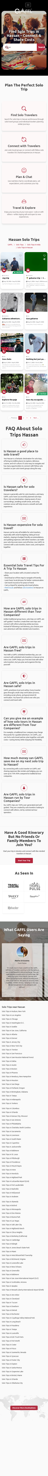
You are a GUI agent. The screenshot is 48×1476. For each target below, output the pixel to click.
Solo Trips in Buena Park (11, 1217)
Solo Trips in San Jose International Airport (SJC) (20, 1278)
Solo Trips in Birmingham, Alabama (15, 1092)
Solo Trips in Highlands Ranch (13, 1228)
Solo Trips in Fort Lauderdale (13, 1185)
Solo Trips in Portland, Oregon (13, 1088)
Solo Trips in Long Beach (11, 1322)
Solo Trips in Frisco (9, 1349)
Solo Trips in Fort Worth (11, 1341)
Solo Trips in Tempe (9, 1329)
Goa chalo (6, 359)
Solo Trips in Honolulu (10, 1174)
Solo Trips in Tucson (9, 1303)
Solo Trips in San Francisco (12, 1054)
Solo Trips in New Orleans (12, 1267)
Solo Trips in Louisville (10, 1333)
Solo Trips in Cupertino (10, 1143)
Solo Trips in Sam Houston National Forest (18, 1057)
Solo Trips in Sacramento (11, 1131)
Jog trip (5, 278)
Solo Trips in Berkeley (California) (14, 1236)
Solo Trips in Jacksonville (11, 1147)
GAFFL (10, 245)
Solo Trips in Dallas (9, 1061)
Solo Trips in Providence (11, 1162)
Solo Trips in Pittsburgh (11, 1158)
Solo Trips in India (33, 245)
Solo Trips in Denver (9, 1038)
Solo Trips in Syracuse (10, 1356)
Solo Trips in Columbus (10, 1108)
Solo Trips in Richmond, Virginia (13, 1259)
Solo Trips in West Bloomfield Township (17, 1255)
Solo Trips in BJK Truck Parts (13, 1337)
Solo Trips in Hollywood (11, 1193)
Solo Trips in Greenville (10, 1271)
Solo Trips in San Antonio (11, 1120)
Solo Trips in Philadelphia (11, 1124)
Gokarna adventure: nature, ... (15, 319)
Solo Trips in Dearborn (10, 1306)
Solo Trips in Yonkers (10, 1103)
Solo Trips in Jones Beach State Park (16, 1248)
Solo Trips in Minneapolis (11, 1209)
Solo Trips (20, 245)
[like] (20, 255)
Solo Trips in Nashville (10, 1189)
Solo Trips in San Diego (10, 1084)
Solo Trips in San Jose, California (14, 1031)
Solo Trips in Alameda (10, 1202)
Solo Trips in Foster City (11, 1360)
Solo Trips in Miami (9, 1251)
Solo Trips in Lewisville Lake (12, 1263)
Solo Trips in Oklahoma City (12, 1383)
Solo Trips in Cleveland (10, 1299)
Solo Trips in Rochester (10, 1314)
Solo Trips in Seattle (9, 1027)
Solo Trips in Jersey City (11, 1042)
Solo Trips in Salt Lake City (12, 1225)
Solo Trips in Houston (10, 1080)
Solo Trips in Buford (9, 1205)
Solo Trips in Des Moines (11, 1213)
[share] (20, 259)
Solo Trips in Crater (9, 1345)
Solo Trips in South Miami (11, 1139)
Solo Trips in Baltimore (10, 1151)
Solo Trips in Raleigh (9, 1244)
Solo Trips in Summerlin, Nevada (14, 1352)
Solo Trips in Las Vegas (10, 1221)
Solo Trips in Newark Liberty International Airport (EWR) (23, 1290)
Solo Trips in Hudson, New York (13, 1011)
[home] (23, 11)
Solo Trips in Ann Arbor (10, 1295)
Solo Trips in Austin (9, 1065)
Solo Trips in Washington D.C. (13, 1023)
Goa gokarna (32, 319)
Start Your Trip (24, 861)
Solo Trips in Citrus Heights (12, 1232)
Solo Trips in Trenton (10, 1050)
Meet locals (9, 588)
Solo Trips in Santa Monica (12, 1368)
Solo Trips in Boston (9, 1069)
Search (41, 47)
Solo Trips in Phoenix (10, 1073)
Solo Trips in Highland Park (12, 1177)
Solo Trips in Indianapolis (11, 1100)
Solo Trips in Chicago (10, 1019)
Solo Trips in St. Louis (10, 1154)
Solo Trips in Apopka (9, 1286)
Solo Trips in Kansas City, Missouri (15, 1116)
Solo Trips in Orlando (10, 1112)
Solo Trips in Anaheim (10, 1197)
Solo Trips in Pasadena (10, 1326)
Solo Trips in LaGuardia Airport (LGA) (15, 1181)
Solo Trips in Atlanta (9, 1034)
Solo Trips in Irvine (9, 1170)
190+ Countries (17, 52)
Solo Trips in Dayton (9, 1364)
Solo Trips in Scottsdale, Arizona (14, 1282)
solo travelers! (28, 588)
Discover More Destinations (24, 1408)
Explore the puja (9, 400)
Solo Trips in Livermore (10, 1135)
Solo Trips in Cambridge (11, 1240)
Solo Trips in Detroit (9, 1310)
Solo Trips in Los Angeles (11, 1015)
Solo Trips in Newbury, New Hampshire (16, 1077)
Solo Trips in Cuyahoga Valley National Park (18, 1318)
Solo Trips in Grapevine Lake (12, 1372)
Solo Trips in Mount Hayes (12, 1166)
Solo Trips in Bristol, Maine (12, 1375)
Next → (36, 418)
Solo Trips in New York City (12, 1046)
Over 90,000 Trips (33, 52)
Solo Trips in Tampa (9, 1096)
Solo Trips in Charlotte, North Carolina (16, 1128)
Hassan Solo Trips (24, 239)
